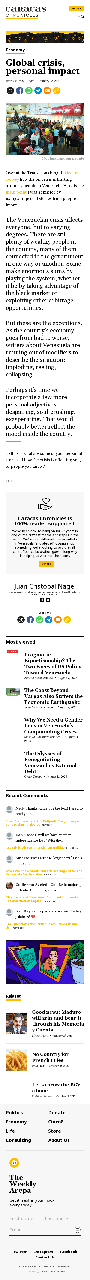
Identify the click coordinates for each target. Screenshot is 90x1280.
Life (10, 1131)
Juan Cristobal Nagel (20, 81)
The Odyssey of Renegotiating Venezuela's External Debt (50, 763)
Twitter (20, 1251)
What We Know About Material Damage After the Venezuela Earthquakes (44, 872)
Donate (76, 8)
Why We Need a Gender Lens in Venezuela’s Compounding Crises (53, 726)
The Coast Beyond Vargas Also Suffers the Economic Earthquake (53, 696)
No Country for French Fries (50, 1057)
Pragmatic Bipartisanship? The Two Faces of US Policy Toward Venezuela (52, 664)
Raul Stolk (38, 1065)
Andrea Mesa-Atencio (38, 678)
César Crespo (33, 777)
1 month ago (72, 847)
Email (48, 600)
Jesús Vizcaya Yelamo (38, 707)
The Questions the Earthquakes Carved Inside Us (42, 925)
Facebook (68, 1251)
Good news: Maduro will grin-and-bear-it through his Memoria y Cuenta (58, 1021)
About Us (59, 1140)
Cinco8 (55, 1122)
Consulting (18, 1140)
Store (54, 1131)
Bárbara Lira (40, 1035)
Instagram (43, 1251)
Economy (15, 50)
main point (16, 192)
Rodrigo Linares (42, 1096)
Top (9, 481)
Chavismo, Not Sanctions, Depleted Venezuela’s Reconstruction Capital (43, 899)
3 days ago (47, 824)
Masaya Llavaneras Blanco (42, 737)
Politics (14, 1112)
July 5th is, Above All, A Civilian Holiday (35, 848)
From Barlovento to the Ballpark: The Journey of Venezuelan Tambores (43, 823)
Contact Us (45, 1257)
